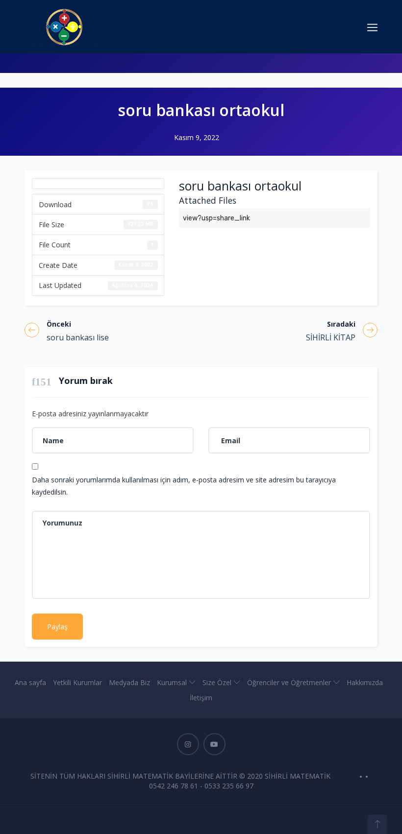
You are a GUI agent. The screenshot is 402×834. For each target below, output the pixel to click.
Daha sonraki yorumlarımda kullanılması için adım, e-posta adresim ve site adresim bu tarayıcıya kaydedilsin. (184, 486)
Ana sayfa (30, 682)
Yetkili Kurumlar (77, 682)
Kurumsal (173, 682)
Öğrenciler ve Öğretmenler (290, 682)
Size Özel (217, 682)
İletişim (201, 697)
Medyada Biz (129, 682)
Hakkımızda (365, 682)
